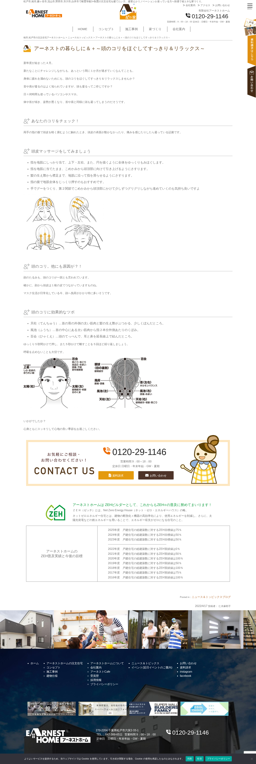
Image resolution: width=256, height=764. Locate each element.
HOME (82, 29)
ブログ (226, 596)
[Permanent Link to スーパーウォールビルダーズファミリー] (153, 709)
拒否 (199, 758)
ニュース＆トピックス (145, 663)
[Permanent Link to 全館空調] (52, 709)
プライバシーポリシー (104, 684)
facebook (185, 675)
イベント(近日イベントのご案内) (151, 667)
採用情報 (96, 680)
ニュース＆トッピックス (207, 596)
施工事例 (131, 29)
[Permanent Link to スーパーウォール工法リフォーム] (103, 709)
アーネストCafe (100, 671)
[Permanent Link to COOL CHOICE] (204, 709)
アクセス (205, 5)
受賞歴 (94, 675)
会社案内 (190, 5)
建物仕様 (52, 675)
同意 (189, 758)
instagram (186, 671)
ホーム (34, 663)
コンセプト (106, 29)
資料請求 (251, 43)
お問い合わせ (222, 5)
